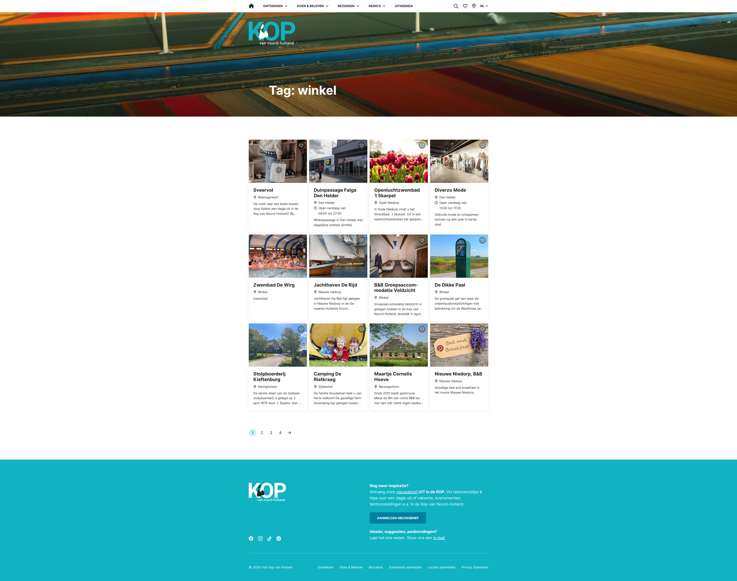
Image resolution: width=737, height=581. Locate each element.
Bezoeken (376, 567)
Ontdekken (326, 567)
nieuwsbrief (407, 492)
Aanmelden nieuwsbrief (398, 518)
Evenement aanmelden (405, 567)
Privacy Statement (475, 567)
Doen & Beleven (351, 567)
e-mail (439, 537)
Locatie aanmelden (441, 567)
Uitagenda (404, 6)
